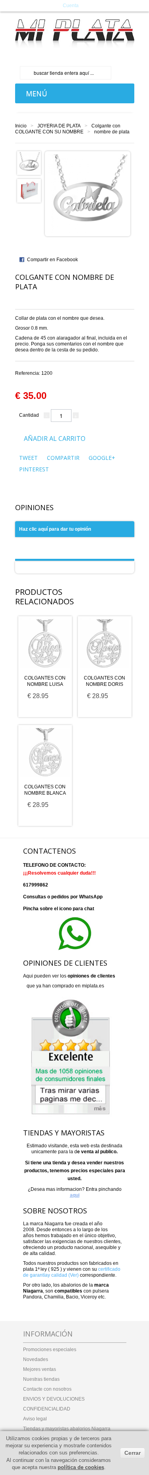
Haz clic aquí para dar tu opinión (55, 529)
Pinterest (34, 469)
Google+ (102, 457)
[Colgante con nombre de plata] (29, 162)
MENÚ (34, 93)
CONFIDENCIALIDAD (46, 1409)
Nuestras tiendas (41, 1379)
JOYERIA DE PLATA (59, 126)
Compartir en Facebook (52, 259)
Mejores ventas (39, 1369)
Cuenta (71, 5)
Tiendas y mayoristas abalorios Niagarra (66, 1428)
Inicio (21, 126)
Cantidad (29, 415)
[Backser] (74, 33)
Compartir (63, 457)
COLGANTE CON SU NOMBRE (49, 132)
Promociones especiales (49, 1349)
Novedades (35, 1359)
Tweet (28, 457)
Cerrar (132, 1453)
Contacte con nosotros (47, 1389)
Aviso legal (35, 1419)
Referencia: (33, 373)
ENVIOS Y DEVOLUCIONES (54, 1399)
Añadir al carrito (54, 438)
